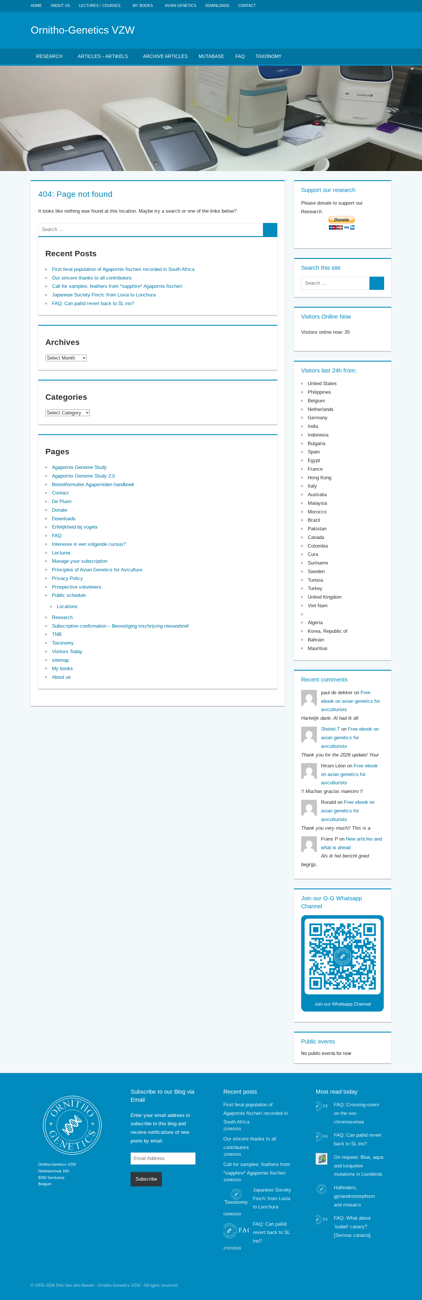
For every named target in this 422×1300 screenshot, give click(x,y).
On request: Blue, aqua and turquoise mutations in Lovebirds (358, 1166)
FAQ (240, 56)
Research (49, 56)
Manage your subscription (79, 561)
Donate (59, 510)
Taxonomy (268, 56)
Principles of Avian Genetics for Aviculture (97, 570)
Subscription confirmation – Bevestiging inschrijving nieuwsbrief (120, 626)
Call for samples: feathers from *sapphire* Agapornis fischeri (117, 286)
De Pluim (61, 501)
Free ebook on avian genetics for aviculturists (350, 701)
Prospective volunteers (76, 587)
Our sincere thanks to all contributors (92, 278)
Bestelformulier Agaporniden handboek (93, 484)
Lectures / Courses (100, 5)
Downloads (217, 5)
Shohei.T (330, 729)
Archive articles (165, 56)
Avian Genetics (180, 5)
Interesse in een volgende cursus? (89, 544)
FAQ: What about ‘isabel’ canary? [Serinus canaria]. (353, 1226)
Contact (247, 5)
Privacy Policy (67, 578)
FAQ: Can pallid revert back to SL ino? (93, 303)
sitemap (60, 660)
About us (60, 5)
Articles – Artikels (103, 56)
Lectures (61, 553)
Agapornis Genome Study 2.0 (83, 476)
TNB (56, 634)
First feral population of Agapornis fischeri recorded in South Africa (123, 269)
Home (36, 5)
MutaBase (211, 56)
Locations (67, 606)
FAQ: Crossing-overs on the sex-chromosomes (356, 1113)
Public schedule (69, 595)
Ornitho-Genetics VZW (83, 30)
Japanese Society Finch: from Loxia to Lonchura (104, 295)
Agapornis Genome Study (79, 467)
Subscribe (146, 1179)
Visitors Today (67, 651)
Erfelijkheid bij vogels (75, 527)
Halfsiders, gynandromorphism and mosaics (354, 1196)
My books (143, 5)
